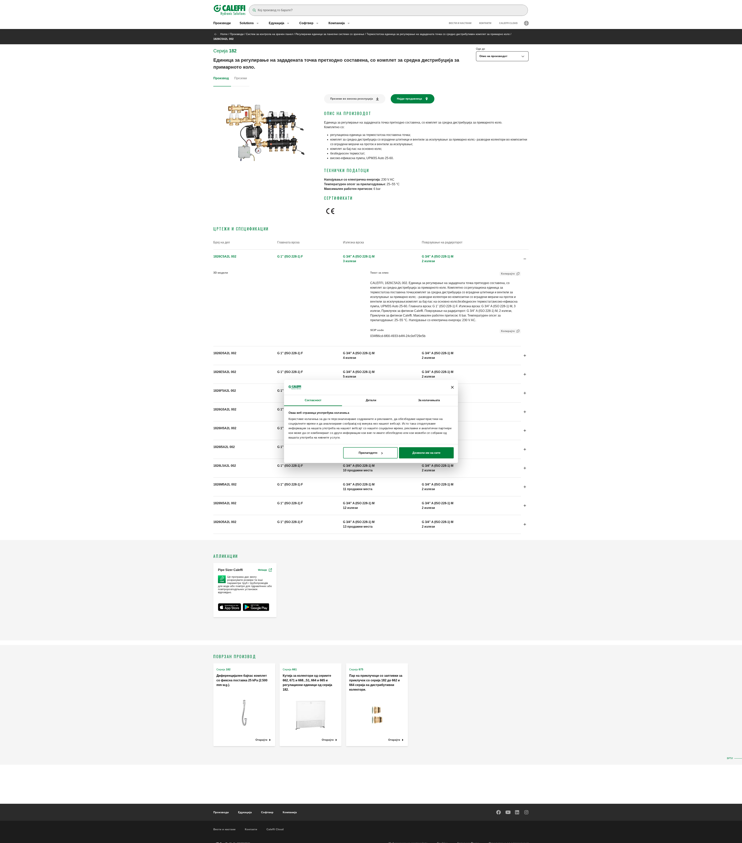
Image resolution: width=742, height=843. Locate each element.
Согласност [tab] (313, 400)
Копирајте (508, 273)
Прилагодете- (368, 452)
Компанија (290, 812)
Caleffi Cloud (508, 23)
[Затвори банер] (452, 387)
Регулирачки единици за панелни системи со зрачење (329, 34)
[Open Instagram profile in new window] (526, 812)
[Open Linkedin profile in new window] (517, 812)
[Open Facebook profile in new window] (498, 812)
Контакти (485, 23)
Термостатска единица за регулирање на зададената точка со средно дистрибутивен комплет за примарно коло (438, 34)
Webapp (262, 570)
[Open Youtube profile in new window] (508, 812)
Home (224, 34)
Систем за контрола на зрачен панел (269, 34)
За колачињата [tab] (429, 400)
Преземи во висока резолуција (351, 98)
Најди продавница (409, 98)
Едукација (245, 812)
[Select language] (526, 23)
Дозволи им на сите (426, 452)
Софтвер (267, 812)
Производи (222, 23)
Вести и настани (460, 23)
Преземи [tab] (240, 78)
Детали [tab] (371, 400)
